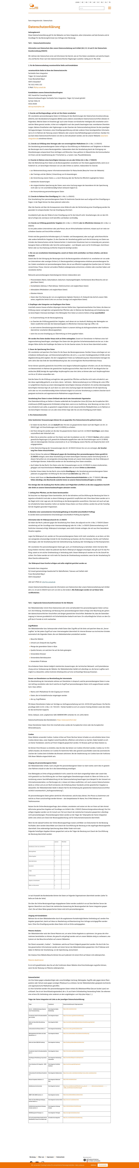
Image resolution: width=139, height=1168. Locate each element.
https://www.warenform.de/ (66, 720)
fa (106, 2)
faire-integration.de (35, 20)
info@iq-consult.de (48, 582)
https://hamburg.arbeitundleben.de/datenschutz (73, 1042)
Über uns (41, 1157)
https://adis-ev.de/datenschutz (69, 1009)
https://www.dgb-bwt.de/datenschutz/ (71, 1112)
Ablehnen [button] (93, 1165)
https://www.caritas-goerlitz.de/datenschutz (72, 1028)
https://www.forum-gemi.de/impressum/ (71, 1064)
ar (94, 2)
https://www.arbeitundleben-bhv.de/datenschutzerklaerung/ (76, 1033)
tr (109, 2)
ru (102, 2)
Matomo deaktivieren (36, 960)
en (86, 2)
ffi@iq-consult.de (40, 87)
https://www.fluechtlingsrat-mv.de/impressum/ (73, 1057)
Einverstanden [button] (103, 1165)
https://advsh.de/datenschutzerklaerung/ (72, 1106)
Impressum (50, 1157)
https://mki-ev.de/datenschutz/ (70, 1079)
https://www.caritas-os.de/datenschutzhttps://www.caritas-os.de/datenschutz (79, 1073)
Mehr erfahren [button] (79, 1165)
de (82, 2)
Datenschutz (47, 20)
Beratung (33, 1157)
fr (90, 2)
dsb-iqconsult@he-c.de (36, 106)
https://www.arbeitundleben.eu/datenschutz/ (73, 1094)
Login (77, 2)
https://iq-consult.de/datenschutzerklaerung (72, 1117)
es (98, 2)
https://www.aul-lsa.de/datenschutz (71, 1099)
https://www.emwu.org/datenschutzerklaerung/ (73, 1015)
